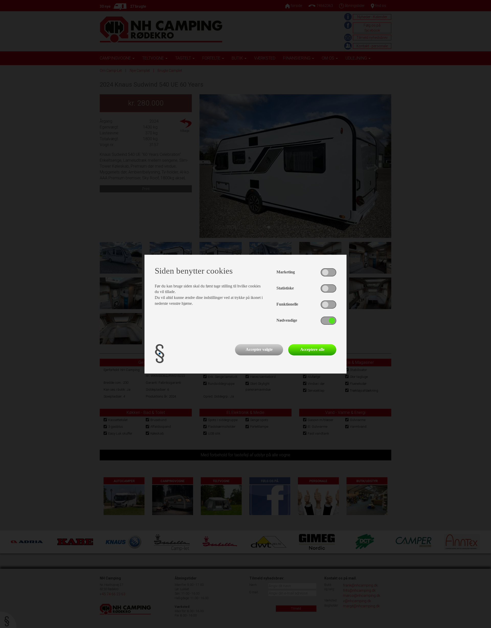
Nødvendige (286, 320)
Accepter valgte (259, 349)
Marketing (285, 272)
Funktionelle (287, 304)
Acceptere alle (312, 349)
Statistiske (285, 288)
